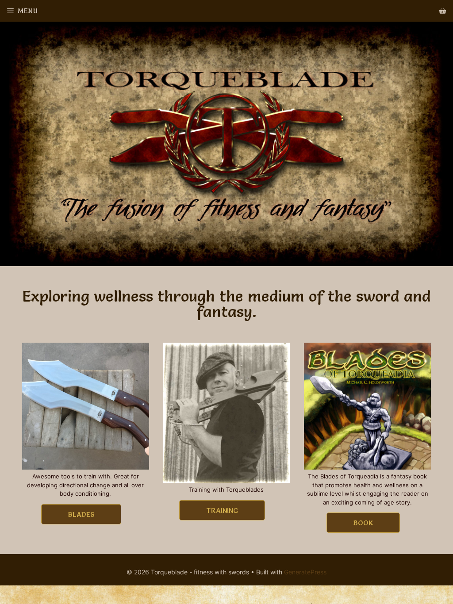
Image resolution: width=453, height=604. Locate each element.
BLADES (81, 514)
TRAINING (222, 510)
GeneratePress (305, 572)
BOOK (363, 522)
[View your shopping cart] (442, 11)
